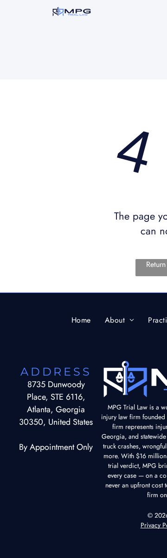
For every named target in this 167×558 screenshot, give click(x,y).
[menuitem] (81, 319)
